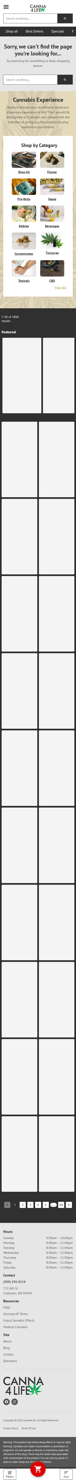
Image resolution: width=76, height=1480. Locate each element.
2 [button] (23, 1205)
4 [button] (38, 1205)
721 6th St (10, 1288)
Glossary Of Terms (15, 1314)
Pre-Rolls (23, 199)
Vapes (52, 199)
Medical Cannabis (15, 1327)
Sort (66, 1476)
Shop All (24, 172)
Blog (6, 1348)
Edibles (24, 226)
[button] (6, 7)
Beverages (52, 226)
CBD (52, 281)
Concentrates (24, 254)
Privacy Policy (10, 1428)
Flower (52, 172)
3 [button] (30, 1205)
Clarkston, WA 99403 (17, 1293)
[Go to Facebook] (6, 1402)
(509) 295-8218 (14, 1282)
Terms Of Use (28, 1428)
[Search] (65, 18)
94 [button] (61, 1205)
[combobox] (30, 18)
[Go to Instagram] (14, 1402)
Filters (9, 1476)
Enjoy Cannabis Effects (18, 1320)
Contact (8, 1354)
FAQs (6, 1307)
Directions (10, 1361)
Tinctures (52, 253)
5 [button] (46, 1205)
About (7, 1341)
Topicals (24, 281)
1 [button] (15, 1205)
